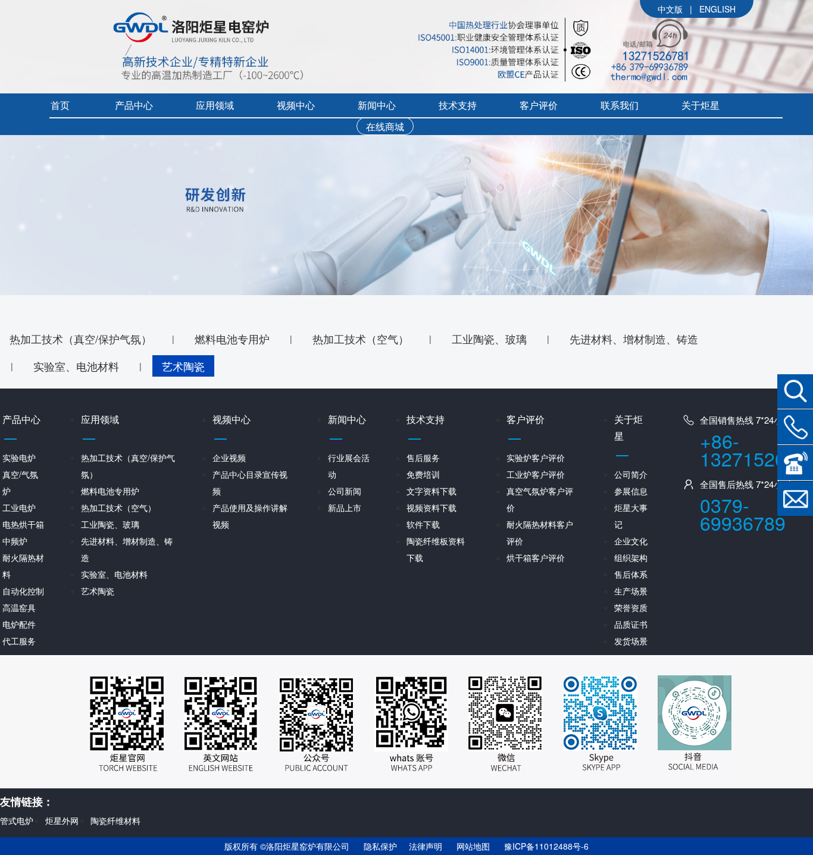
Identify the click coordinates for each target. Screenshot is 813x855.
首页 (60, 105)
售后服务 (423, 457)
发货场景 (631, 641)
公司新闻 (344, 491)
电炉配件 (19, 624)
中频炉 (14, 541)
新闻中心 (377, 105)
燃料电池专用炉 (232, 338)
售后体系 (631, 574)
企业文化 (631, 541)
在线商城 (385, 126)
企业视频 (229, 457)
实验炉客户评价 (535, 457)
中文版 (670, 9)
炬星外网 (62, 820)
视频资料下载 (431, 507)
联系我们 (620, 105)
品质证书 (631, 624)
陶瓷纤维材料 (115, 820)
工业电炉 (19, 507)
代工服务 (19, 641)
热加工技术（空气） (360, 338)
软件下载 (423, 524)
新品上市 (344, 507)
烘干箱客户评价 (535, 557)
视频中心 (296, 105)
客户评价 (539, 105)
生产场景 (631, 591)
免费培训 (423, 474)
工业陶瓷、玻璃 (489, 338)
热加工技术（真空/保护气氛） (81, 338)
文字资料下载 (431, 491)
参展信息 (631, 491)
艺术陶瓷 (183, 366)
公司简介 (631, 474)
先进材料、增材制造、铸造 (634, 338)
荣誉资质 (631, 607)
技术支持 (458, 105)
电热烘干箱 (23, 524)
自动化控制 (23, 591)
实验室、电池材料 (76, 366)
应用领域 (215, 105)
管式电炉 (16, 820)
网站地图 (473, 846)
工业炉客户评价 (535, 474)
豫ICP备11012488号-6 (546, 846)
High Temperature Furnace (720, 10)
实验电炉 (19, 457)
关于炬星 (700, 105)
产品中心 (134, 105)
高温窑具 (19, 607)
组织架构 (631, 557)
